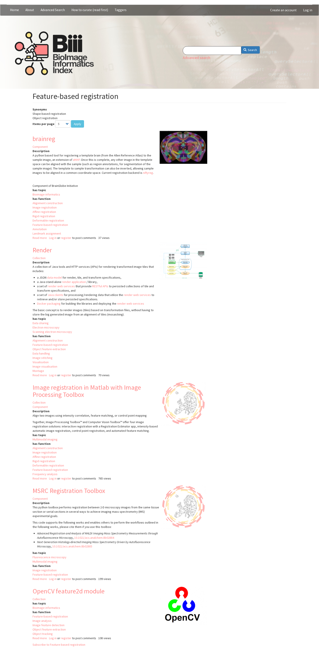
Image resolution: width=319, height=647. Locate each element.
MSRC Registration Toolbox (69, 490)
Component (40, 147)
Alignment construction (48, 203)
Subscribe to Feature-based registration (59, 645)
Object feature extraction (49, 349)
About (29, 10)
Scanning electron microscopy (52, 332)
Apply (77, 124)
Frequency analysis (45, 474)
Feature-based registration (50, 225)
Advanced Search (53, 10)
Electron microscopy (46, 327)
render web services (61, 286)
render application (74, 282)
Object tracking (43, 634)
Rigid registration (44, 216)
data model (54, 277)
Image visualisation (45, 366)
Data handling (41, 353)
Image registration (45, 207)
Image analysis (42, 621)
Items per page (43, 124)
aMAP (76, 160)
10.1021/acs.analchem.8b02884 (94, 538)
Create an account (283, 10)
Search (252, 50)
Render (42, 250)
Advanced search (196, 57)
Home (14, 10)
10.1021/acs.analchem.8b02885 (72, 546)
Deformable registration (48, 220)
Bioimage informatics (46, 194)
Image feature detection (48, 625)
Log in (307, 10)
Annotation (40, 229)
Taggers (121, 10)
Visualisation (41, 362)
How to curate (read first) (89, 10)
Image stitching (43, 358)
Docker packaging (49, 303)
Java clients (55, 295)
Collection (39, 258)
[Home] (54, 53)
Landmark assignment (47, 233)
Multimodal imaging (45, 439)
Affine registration (44, 212)
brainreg (44, 139)
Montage (38, 371)
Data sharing (41, 323)
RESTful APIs (100, 286)
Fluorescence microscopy (49, 557)
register (66, 238)
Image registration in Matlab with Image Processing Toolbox (87, 391)
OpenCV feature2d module (69, 591)
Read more (40, 238)
